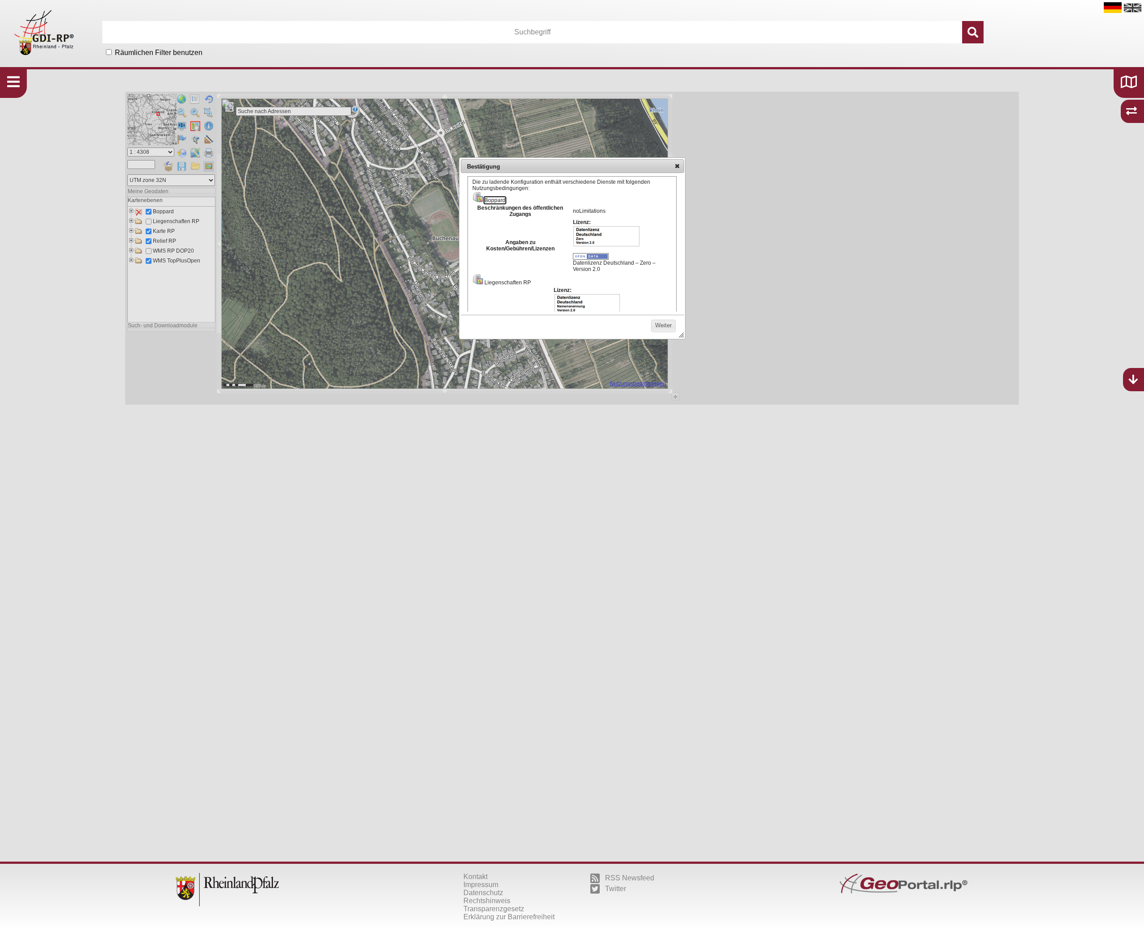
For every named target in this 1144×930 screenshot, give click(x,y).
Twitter (615, 888)
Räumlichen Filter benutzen (158, 52)
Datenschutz (483, 892)
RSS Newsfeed (629, 878)
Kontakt (475, 876)
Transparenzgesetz (493, 909)
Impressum (480, 884)
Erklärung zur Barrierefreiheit (509, 917)
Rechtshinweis (486, 901)
